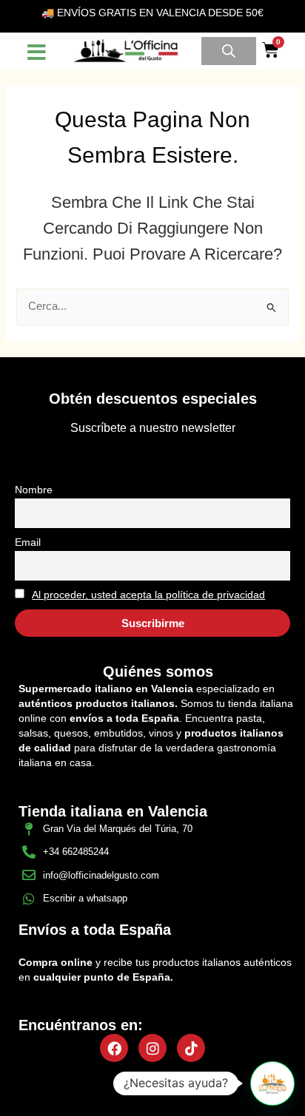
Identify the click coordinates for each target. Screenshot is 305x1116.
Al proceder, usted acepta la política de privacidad (148, 595)
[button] (153, 1089)
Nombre (34, 490)
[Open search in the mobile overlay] (228, 51)
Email (28, 542)
